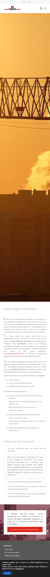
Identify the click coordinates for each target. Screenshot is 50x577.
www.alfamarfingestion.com (13, 354)
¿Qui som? (9, 549)
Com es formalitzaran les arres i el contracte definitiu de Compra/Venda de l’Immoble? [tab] (27, 495)
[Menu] (45, 8)
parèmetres (19, 569)
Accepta (7, 573)
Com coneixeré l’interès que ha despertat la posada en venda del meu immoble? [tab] (27, 487)
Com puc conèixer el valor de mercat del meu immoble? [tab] (27, 449)
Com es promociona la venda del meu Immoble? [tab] (25, 482)
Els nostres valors (12, 552)
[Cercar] (40, 8)
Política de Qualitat (12, 555)
